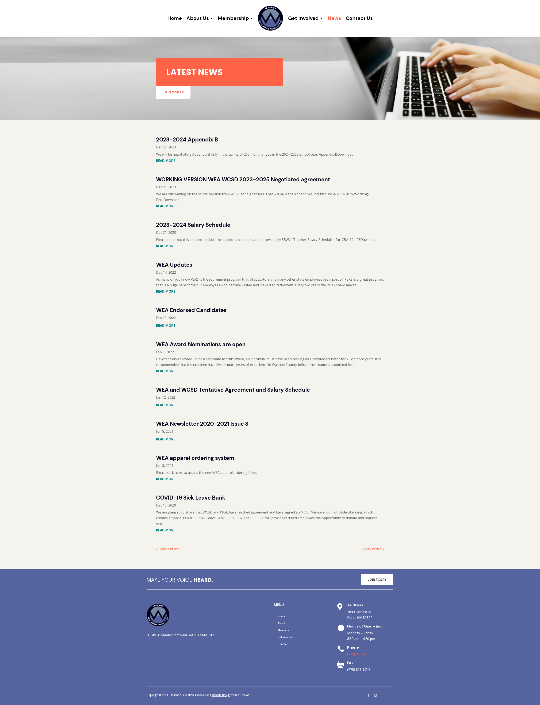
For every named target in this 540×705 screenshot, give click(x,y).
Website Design (221, 695)
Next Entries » (373, 549)
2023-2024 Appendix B (187, 139)
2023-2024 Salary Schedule (193, 224)
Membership (233, 18)
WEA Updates (174, 264)
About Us (197, 18)
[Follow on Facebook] (368, 695)
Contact (283, 644)
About (281, 623)
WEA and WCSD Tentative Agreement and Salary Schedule (233, 389)
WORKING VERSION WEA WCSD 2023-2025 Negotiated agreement (243, 179)
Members (283, 630)
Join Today (173, 92)
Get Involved (303, 18)
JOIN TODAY (377, 579)
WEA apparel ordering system (195, 458)
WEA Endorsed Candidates (191, 310)
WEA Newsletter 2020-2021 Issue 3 (202, 423)
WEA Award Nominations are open (201, 344)
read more (165, 160)
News (334, 18)
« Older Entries (167, 549)
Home (174, 18)
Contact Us (359, 18)
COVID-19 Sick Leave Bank (190, 497)
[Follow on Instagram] (375, 695)
